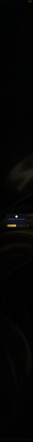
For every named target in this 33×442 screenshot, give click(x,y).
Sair (21, 225)
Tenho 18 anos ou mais (12, 225)
